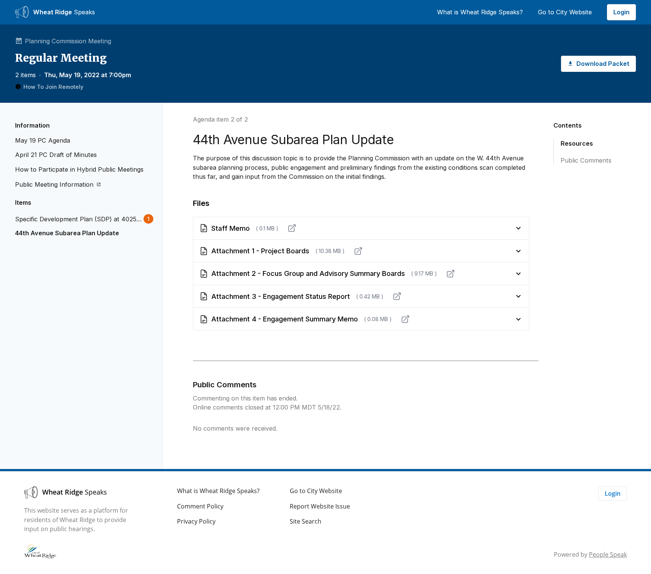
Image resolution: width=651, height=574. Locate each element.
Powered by (590, 554)
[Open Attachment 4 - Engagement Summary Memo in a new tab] (405, 319)
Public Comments (586, 160)
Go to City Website (565, 12)
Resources (577, 143)
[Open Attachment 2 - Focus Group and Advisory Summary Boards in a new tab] (450, 273)
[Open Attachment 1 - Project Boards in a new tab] (358, 251)
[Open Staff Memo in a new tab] (291, 228)
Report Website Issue (320, 506)
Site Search (305, 521)
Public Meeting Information (54, 184)
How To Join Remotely (53, 87)
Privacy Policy (196, 521)
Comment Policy (200, 506)
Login (621, 12)
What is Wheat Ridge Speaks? (480, 12)
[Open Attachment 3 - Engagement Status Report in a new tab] (397, 296)
